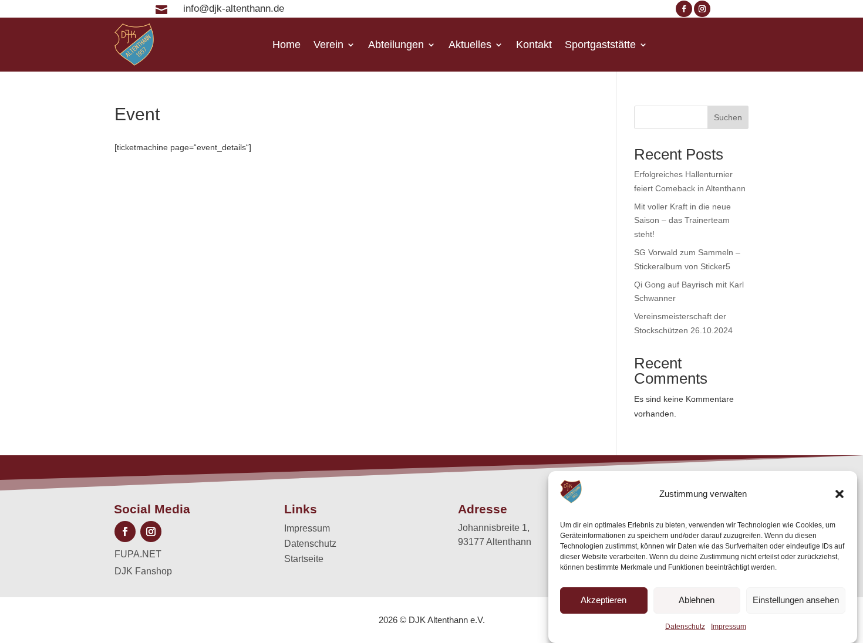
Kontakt (534, 44)
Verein (328, 44)
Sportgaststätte (600, 44)
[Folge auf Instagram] (702, 9)
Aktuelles (470, 44)
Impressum (728, 626)
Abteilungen (396, 44)
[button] (839, 494)
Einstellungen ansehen (796, 600)
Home (286, 44)
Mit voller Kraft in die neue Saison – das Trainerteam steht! (682, 220)
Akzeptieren (603, 600)
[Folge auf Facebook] (684, 9)
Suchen (728, 117)
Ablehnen (696, 600)
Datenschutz (685, 626)
